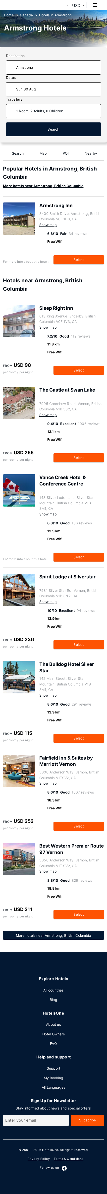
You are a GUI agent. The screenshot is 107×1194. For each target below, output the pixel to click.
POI (66, 153)
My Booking (53, 1078)
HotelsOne (50, 1150)
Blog (53, 999)
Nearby (91, 153)
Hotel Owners (53, 1034)
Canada (26, 15)
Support (53, 1068)
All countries (53, 990)
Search (53, 129)
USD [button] (76, 5)
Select (78, 259)
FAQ (53, 1043)
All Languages (53, 1087)
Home (9, 15)
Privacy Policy (39, 1159)
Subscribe (87, 1120)
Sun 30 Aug (26, 89)
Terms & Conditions (68, 1159)
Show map (48, 225)
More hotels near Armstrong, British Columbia (43, 186)
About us (53, 1024)
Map (43, 153)
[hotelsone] (22, 5)
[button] (61, 5)
